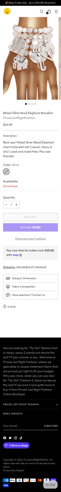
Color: (11, 165)
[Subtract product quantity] (16, 204)
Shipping (9, 267)
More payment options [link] (30, 239)
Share (11, 306)
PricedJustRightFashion (19, 118)
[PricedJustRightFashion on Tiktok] (21, 438)
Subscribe (51, 425)
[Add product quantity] (6, 204)
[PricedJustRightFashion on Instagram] (16, 438)
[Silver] (6, 171)
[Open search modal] (41, 11)
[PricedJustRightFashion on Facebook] (5, 438)
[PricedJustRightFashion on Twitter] (10, 438)
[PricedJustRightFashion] (7, 11)
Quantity (9, 197)
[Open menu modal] (56, 11)
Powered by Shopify (13, 470)
